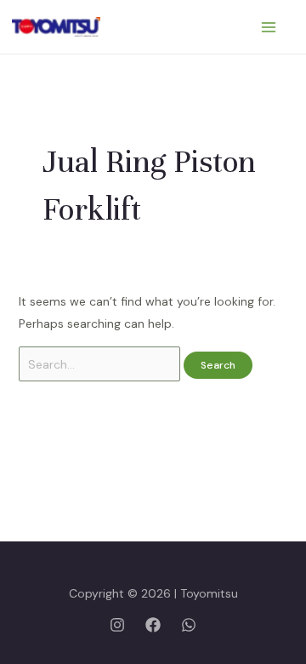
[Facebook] (153, 625)
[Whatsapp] (188, 625)
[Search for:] (101, 364)
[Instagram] (117, 625)
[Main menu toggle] (268, 26)
